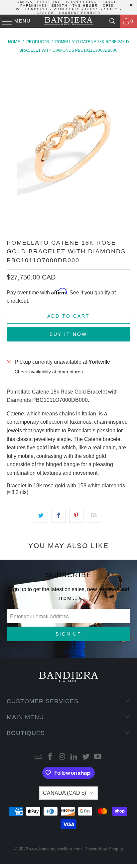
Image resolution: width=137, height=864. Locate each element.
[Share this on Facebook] (59, 515)
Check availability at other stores (49, 371)
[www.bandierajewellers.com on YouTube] (98, 757)
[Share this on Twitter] (41, 515)
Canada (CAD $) (64, 793)
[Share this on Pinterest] (76, 515)
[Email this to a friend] (94, 515)
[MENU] (4, 21)
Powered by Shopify (103, 848)
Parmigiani (33, 5)
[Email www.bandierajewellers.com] (39, 757)
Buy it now (68, 334)
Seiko (111, 9)
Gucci (92, 9)
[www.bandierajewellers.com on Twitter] (86, 757)
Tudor (109, 2)
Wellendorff (32, 9)
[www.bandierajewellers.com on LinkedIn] (74, 757)
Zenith (60, 5)
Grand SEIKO (81, 2)
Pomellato (67, 9)
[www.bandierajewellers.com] (68, 21)
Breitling (49, 2)
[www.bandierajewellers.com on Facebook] (51, 757)
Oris (108, 5)
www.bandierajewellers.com (55, 848)
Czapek (45, 13)
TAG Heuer (85, 5)
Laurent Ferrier (79, 13)
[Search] (112, 21)
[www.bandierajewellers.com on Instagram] (62, 757)
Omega (24, 2)
